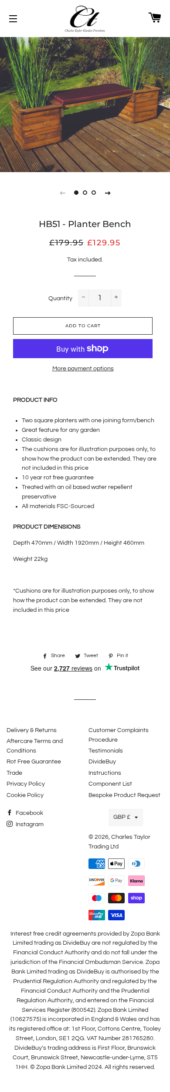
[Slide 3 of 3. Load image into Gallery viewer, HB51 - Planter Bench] (93, 192)
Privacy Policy (26, 784)
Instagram (29, 824)
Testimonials (105, 751)
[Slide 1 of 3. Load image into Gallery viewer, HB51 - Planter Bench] (76, 192)
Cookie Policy (25, 795)
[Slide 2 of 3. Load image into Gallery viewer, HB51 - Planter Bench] (85, 192)
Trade (14, 773)
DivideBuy (102, 762)
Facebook (28, 813)
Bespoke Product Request (124, 795)
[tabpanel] (85, 103)
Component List (110, 784)
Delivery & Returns (32, 730)
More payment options (83, 369)
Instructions (104, 773)
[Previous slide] (62, 192)
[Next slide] (107, 192)
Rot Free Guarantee (34, 762)
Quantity (60, 298)
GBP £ (121, 817)
